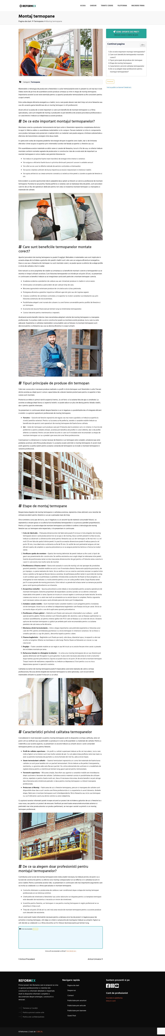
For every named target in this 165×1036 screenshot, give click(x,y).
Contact (70, 995)
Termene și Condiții (30, 1008)
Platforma (122, 5)
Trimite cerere (107, 5)
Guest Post (71, 1015)
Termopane (39, 21)
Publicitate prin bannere (76, 1010)
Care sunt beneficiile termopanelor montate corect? (127, 56)
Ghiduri (93, 5)
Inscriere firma (137, 5)
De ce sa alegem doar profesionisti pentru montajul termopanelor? (126, 70)
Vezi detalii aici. (71, 951)
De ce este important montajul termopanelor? (127, 51)
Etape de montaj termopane (121, 63)
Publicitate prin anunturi (76, 1000)
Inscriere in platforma (114, 998)
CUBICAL (39, 1031)
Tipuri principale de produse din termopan (126, 60)
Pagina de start (25, 21)
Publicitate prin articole (76, 1005)
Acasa (83, 5)
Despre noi (71, 990)
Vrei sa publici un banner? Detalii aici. (119, 87)
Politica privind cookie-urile (33, 1012)
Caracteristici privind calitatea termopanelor (127, 66)
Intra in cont (111, 1000)
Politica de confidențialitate (33, 1017)
